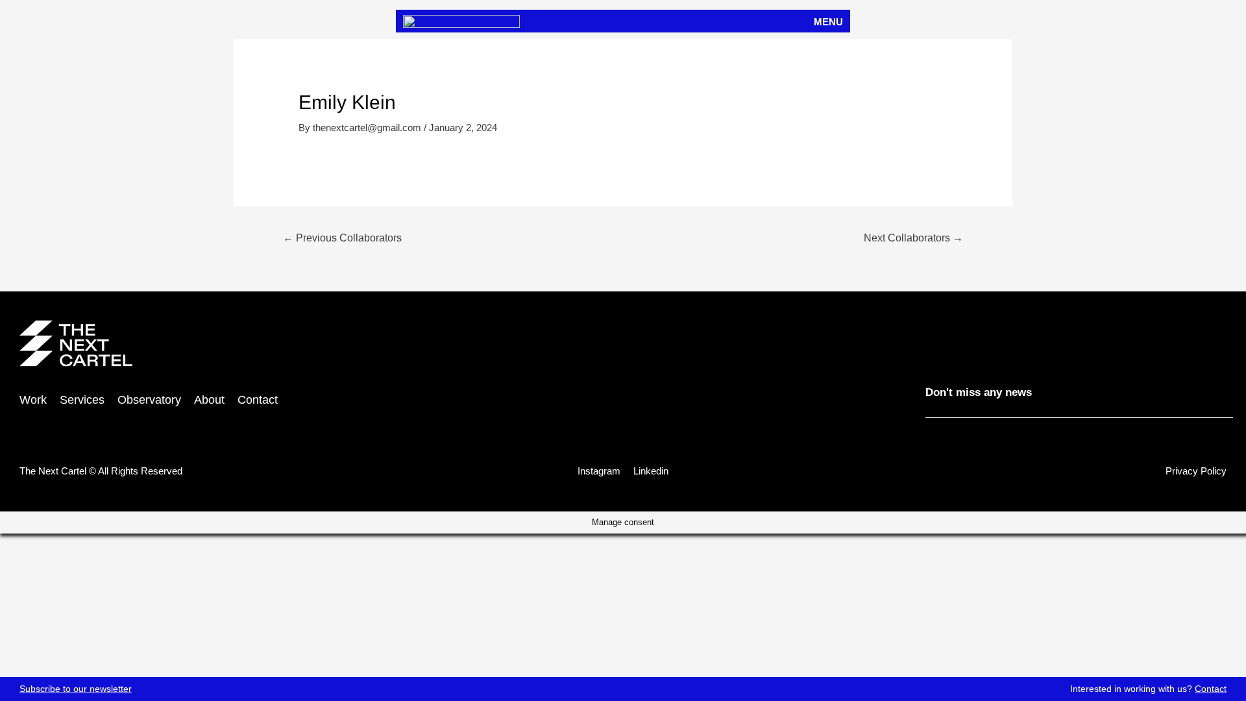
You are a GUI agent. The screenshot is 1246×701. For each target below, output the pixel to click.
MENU (828, 21)
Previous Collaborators (342, 237)
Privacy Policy (1196, 470)
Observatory (149, 399)
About (209, 399)
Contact (1211, 688)
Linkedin (650, 470)
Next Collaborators (913, 237)
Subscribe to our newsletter (75, 688)
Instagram (599, 470)
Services (82, 399)
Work (33, 399)
